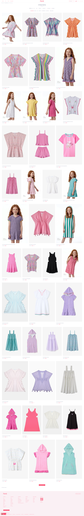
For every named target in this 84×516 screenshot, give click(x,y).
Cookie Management (26, 514)
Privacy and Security (18, 514)
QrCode (41, 499)
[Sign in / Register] (80, 1)
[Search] (69, 1)
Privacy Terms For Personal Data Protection (7, 514)
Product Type (44, 8)
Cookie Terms (14, 514)
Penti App (41, 496)
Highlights (12, 496)
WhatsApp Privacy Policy (31, 514)
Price (36, 8)
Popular (4, 496)
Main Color (40, 8)
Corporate (19, 496)
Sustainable (53, 8)
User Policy (22, 514)
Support (27, 496)
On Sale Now (49, 8)
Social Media (34, 496)
